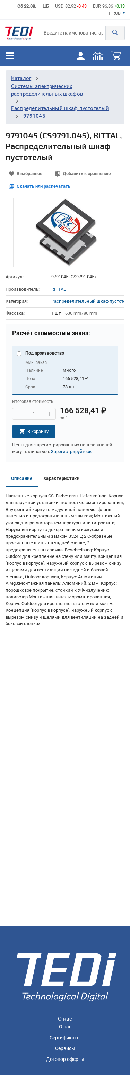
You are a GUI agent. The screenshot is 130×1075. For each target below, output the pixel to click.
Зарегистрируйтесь (71, 451)
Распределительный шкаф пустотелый (60, 108)
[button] (115, 33)
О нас (65, 1027)
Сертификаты (65, 1038)
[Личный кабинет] (80, 56)
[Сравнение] (97, 56)
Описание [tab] (21, 478)
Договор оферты (65, 1059)
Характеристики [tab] (61, 478)
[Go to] (19, 33)
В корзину (38, 431)
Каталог (21, 78)
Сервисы (65, 1049)
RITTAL (58, 289)
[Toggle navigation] (10, 56)
